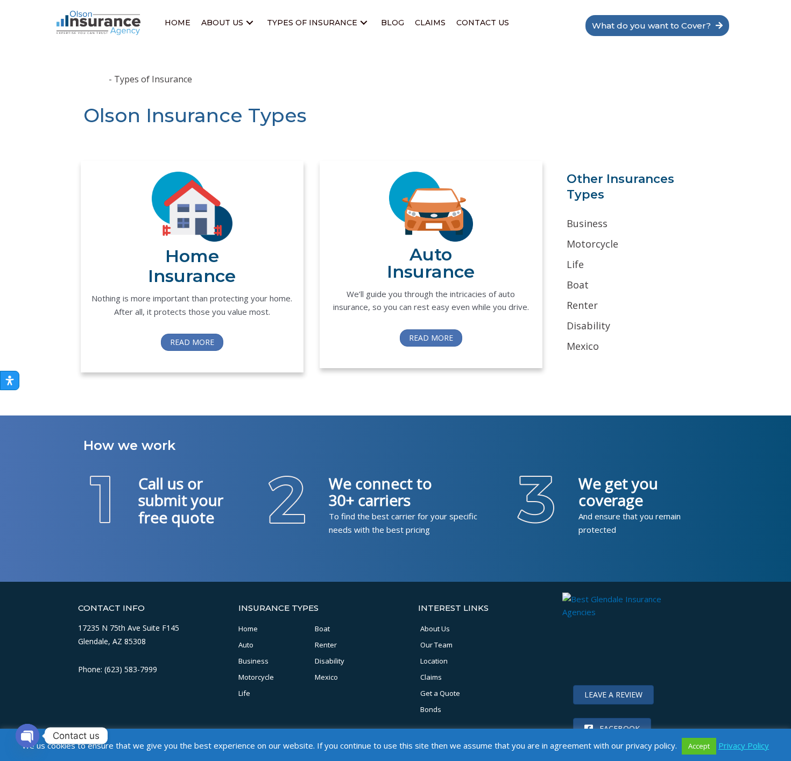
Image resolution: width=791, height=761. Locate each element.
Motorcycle (256, 677)
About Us (435, 628)
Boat (322, 628)
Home (95, 79)
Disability (329, 661)
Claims (431, 677)
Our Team (436, 645)
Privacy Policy (743, 745)
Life (244, 693)
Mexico (326, 677)
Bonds (430, 709)
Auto (245, 645)
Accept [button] (699, 746)
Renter (326, 645)
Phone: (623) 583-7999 (117, 669)
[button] (249, 23)
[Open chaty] (27, 736)
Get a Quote (440, 693)
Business (253, 661)
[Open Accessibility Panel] (9, 380)
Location (434, 661)
